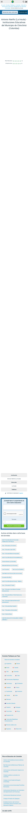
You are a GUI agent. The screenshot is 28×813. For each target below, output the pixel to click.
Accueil (3, 5)
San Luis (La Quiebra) (18, 569)
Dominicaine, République (12, 679)
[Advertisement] (14, 45)
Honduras (19, 691)
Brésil (7, 667)
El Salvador (20, 683)
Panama (8, 707)
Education (23, 5)
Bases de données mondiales (12, 659)
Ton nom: (14, 519)
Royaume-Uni (9, 715)
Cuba (18, 675)
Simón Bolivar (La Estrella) (9, 561)
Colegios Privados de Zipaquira (11, 798)
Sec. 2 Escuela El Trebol (8, 585)
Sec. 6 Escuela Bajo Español (9, 606)
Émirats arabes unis (11, 724)
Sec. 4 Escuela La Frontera (9, 545)
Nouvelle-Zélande (10, 703)
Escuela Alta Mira (6, 577)
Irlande (8, 695)
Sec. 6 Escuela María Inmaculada (10, 553)
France (17, 687)
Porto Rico (9, 711)
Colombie (18, 5)
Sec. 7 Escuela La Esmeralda (9, 610)
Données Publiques (10, 5)
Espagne (8, 687)
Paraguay (18, 707)
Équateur (8, 729)
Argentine (8, 663)
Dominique (9, 683)
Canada (16, 667)
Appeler (21, 493)
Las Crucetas (5, 569)
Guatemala (9, 691)
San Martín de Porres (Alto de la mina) (12, 573)
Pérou (18, 711)
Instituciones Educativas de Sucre (12, 795)
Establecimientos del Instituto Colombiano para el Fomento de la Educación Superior (12, 803)
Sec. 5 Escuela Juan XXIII (8, 549)
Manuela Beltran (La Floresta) (9, 565)
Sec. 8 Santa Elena (7, 614)
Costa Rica (9, 675)
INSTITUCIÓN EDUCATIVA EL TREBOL (12, 581)
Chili (7, 671)
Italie (16, 695)
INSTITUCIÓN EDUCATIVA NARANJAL (12, 557)
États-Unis (18, 729)
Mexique (8, 699)
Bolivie (18, 663)
